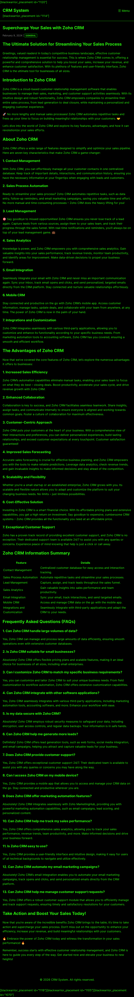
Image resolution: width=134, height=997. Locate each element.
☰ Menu (124, 11)
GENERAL (31, 35)
